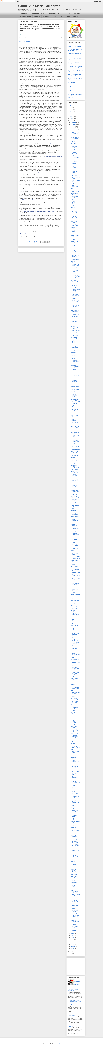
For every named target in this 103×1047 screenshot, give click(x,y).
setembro (73, 129)
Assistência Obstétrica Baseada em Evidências (74, 837)
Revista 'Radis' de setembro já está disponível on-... (75, 596)
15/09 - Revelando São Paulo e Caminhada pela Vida (75, 693)
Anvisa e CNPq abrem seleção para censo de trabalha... (75, 498)
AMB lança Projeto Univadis (73, 871)
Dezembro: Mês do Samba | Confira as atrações (78, 982)
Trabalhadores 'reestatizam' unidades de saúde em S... (75, 928)
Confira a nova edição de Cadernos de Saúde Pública (75, 453)
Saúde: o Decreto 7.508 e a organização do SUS (75, 179)
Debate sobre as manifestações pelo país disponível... (75, 473)
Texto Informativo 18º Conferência (73, 63)
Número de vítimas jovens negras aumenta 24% (75, 759)
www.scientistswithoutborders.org (54, 156)
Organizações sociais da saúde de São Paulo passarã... (75, 802)
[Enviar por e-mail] (43, 242)
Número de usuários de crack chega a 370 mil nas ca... (75, 505)
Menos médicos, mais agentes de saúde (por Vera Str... (75, 916)
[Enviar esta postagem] (40, 242)
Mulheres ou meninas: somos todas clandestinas (74, 173)
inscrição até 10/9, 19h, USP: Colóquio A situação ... (75, 722)
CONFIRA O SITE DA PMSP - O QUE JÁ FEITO (75, 49)
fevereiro (73, 946)
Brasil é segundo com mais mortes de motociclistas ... (75, 627)
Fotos (61, 16)
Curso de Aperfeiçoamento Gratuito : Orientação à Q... (75, 152)
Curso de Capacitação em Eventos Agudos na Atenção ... (74, 460)
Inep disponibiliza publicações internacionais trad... (75, 849)
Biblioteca (37, 16)
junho (72, 937)
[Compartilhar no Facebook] (48, 242)
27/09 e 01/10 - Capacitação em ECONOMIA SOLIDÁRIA (75, 276)
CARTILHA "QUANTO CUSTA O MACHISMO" (74, 899)
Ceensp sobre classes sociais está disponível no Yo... (75, 195)
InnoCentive (53, 144)
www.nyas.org (41, 186)
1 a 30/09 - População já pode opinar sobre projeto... (75, 479)
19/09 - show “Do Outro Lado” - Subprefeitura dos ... (75, 590)
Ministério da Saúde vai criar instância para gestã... (75, 789)
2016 (71, 114)
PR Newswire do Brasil (24, 41)
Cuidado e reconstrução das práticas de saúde (75, 906)
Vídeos (54, 16)
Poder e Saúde (74, 874)
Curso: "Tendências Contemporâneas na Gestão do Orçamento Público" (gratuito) (75, 1002)
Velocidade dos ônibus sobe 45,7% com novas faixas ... (75, 486)
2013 (71, 120)
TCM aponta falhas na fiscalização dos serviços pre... (75, 467)
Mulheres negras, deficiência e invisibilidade (75, 307)
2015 (71, 116)
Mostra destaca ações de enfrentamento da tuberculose (75, 989)
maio (72, 939)
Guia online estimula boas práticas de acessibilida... (75, 583)
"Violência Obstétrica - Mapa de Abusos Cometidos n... (75, 864)
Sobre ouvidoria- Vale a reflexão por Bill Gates (75, 388)
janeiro (73, 948)
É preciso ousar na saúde (75, 911)
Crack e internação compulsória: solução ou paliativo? (74, 210)
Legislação (46, 16)
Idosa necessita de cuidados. (75, 317)
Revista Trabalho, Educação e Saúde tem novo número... (75, 251)
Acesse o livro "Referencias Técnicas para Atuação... (75, 440)
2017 (71, 111)
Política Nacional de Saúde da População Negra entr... (75, 139)
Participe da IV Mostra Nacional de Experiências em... (74, 202)
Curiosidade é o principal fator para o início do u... (75, 428)
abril (72, 942)
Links (68, 16)
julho (72, 935)
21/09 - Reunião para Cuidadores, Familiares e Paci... (75, 707)
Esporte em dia (74, 413)
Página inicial (41, 250)
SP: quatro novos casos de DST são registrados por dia (75, 661)
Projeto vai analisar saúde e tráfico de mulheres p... (75, 922)
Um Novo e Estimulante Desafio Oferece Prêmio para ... (75, 613)
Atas (64, 13)
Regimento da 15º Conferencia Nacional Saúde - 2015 (75, 67)
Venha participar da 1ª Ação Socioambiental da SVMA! (75, 401)
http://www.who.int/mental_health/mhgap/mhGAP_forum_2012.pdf (39, 211)
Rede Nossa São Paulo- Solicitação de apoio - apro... (75, 647)
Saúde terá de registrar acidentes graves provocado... (74, 244)
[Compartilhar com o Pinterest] (49, 242)
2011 (71, 953)
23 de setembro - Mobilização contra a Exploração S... (75, 312)
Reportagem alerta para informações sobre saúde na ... (75, 381)
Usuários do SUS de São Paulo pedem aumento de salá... (75, 519)
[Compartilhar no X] (46, 242)
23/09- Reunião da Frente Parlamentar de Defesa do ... (75, 568)
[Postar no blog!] (45, 242)
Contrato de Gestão (25, 16)
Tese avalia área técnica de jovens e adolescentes (75, 257)
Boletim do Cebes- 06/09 (75, 770)
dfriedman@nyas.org (24, 234)
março (72, 944)
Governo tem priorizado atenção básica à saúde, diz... (75, 533)
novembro (73, 124)
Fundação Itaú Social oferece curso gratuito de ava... (75, 562)
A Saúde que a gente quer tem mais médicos (75, 334)
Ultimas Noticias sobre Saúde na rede (74, 1025)
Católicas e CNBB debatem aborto (75, 557)
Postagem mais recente (26, 250)
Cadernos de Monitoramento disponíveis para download (75, 354)
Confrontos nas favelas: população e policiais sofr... (75, 512)
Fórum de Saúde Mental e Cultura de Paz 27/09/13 (75, 269)
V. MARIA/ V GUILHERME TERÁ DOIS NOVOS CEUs (75, 843)
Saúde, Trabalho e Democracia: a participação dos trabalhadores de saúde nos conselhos (75, 95)
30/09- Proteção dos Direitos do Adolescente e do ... (75, 322)
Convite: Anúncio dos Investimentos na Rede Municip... (75, 417)
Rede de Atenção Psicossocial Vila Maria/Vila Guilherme (75, 45)
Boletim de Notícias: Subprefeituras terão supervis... (75, 830)
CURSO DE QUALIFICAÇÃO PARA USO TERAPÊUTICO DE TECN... (75, 283)
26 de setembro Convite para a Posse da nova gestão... (75, 434)
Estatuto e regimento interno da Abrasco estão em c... (75, 374)
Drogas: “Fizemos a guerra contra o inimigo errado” (75, 290)
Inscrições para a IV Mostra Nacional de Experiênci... (75, 765)
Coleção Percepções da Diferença (75, 607)
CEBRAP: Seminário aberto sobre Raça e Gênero (75, 745)
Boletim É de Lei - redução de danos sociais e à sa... (75, 237)
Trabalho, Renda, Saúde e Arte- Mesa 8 (75, 302)
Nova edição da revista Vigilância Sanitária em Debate (75, 620)
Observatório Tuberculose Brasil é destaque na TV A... (75, 885)
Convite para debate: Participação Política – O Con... (74, 729)
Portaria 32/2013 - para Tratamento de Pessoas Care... (75, 686)
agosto (73, 933)
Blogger (60, 1043)
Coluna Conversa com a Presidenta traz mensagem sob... (75, 654)
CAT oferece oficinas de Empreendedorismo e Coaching (75, 340)
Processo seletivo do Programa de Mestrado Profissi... (75, 823)
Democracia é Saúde (73, 82)
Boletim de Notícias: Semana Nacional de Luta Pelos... (74, 408)
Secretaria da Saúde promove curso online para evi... (75, 809)
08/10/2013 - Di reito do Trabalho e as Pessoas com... (75, 263)
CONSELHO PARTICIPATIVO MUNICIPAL (75, 190)
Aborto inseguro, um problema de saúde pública (75, 540)
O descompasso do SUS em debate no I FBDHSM (75, 674)
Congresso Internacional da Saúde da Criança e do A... (74, 856)
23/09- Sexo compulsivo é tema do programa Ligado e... (74, 394)
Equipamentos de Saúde (37, 13)
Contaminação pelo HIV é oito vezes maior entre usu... (75, 492)
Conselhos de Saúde (74, 13)
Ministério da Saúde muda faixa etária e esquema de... (75, 546)
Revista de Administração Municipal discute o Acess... (75, 634)
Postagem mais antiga (56, 250)
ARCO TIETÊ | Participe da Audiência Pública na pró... (74, 715)
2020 (71, 105)
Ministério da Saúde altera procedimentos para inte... (75, 668)
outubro (73, 127)
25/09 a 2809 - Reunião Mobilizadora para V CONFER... (74, 347)
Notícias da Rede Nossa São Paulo (75, 602)
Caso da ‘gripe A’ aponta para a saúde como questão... (75, 878)
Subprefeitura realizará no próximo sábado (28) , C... (75, 230)
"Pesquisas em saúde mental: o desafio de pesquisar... (75, 133)
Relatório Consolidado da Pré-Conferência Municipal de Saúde (75, 58)
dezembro (73, 122)
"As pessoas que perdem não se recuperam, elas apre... (75, 296)
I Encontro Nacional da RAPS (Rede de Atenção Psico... (75, 166)
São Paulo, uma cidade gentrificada (75, 185)
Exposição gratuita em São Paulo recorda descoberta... (75, 783)
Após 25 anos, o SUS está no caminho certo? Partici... (75, 680)
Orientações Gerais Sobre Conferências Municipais (74, 75)
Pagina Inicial (23, 13)
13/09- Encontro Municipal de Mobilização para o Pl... (75, 735)
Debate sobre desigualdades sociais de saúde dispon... (75, 447)
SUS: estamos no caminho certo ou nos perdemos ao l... (75, 752)
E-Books (75, 16)
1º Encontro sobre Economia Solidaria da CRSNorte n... (75, 159)
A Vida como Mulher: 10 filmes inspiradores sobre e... (74, 776)
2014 (71, 118)
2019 (71, 107)
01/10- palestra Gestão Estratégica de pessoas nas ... (75, 223)
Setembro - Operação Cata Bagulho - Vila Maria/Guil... (75, 552)
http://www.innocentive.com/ (29, 200)
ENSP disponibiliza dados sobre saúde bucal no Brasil (75, 893)
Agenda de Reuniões (53, 13)
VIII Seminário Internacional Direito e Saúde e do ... (75, 217)
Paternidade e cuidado (74, 740)
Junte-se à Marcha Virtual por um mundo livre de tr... (75, 641)
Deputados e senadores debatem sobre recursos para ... (75, 527)
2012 (71, 951)
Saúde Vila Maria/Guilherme (39, 6)
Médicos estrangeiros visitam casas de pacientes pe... (75, 816)
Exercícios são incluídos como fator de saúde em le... (75, 145)
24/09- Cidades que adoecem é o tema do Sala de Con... (75, 361)
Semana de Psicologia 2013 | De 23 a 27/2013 (75, 367)
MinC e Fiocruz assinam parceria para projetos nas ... (75, 795)
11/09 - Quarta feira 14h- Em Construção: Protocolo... (75, 700)
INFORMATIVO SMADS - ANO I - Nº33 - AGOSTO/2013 (75, 328)
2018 (71, 109)
